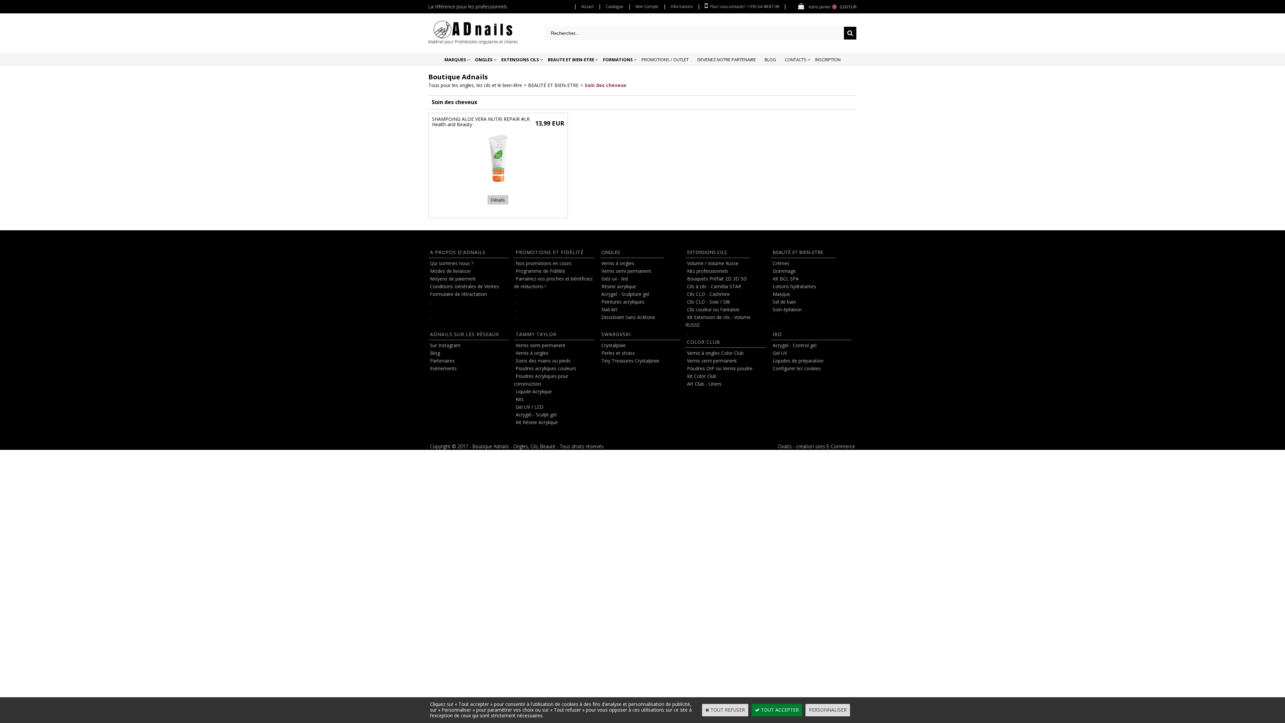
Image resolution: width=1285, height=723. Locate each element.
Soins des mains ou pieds (543, 360)
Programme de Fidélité (540, 271)
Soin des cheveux (605, 85)
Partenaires (442, 360)
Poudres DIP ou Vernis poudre (720, 368)
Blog (770, 60)
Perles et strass (618, 353)
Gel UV (780, 353)
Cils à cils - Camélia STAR (714, 286)
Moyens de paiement (453, 278)
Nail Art (609, 309)
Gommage (784, 271)
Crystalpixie (613, 345)
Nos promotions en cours (544, 263)
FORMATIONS (618, 60)
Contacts (795, 60)
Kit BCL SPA (786, 278)
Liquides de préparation (798, 360)
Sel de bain (784, 302)
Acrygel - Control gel (795, 345)
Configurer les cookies (797, 368)
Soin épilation (787, 309)
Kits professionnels (707, 271)
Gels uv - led (614, 278)
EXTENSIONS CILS (520, 60)
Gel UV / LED (529, 407)
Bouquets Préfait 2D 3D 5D (717, 278)
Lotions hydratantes (794, 286)
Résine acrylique (618, 286)
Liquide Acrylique (534, 391)
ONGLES (484, 60)
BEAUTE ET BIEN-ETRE (571, 60)
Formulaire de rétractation (458, 294)
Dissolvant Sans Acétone (628, 317)
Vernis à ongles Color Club (715, 353)
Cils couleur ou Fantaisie (713, 309)
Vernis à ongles (532, 353)
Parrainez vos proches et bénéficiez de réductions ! (553, 282)
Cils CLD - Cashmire (708, 294)
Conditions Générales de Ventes (464, 286)
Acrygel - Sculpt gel (536, 414)
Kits (520, 399)
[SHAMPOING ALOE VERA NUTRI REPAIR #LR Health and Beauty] (498, 185)
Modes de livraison (450, 271)
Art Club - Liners (704, 384)
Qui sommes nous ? (451, 263)
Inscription (828, 60)
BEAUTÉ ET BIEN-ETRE (553, 85)
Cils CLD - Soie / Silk (708, 302)
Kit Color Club (701, 376)
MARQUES (455, 60)
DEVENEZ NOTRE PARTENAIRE (726, 60)
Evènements (443, 368)
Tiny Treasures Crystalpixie (630, 360)
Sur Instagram (445, 345)
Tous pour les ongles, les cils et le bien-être (475, 85)
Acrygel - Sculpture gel (625, 294)
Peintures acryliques (623, 302)
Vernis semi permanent (541, 345)
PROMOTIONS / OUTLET (665, 60)
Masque (781, 294)
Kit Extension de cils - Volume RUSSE (718, 321)
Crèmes (781, 263)
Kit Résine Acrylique (537, 422)
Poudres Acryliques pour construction (541, 380)
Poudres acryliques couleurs (546, 368)
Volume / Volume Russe (713, 263)
